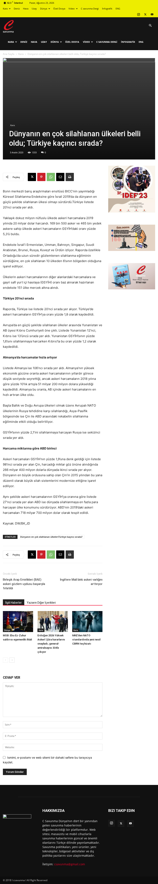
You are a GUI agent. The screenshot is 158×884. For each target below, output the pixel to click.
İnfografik (107, 8)
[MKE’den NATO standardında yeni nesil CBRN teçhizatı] (87, 621)
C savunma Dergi (90, 8)
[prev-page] (5, 660)
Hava (25, 8)
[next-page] (12, 660)
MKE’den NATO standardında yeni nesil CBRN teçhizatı (86, 639)
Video (72, 8)
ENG (118, 8)
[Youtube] (152, 14)
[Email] (60, 177)
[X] (145, 14)
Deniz (17, 8)
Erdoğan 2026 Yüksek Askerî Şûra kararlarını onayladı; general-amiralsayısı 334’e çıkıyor (51, 643)
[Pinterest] (41, 177)
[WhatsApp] (51, 177)
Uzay (34, 8)
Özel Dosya (59, 8)
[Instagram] (138, 14)
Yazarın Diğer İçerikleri (41, 602)
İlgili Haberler (13, 602)
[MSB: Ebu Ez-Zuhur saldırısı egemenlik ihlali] (18, 621)
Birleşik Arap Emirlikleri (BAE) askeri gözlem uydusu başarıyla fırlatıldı (24, 584)
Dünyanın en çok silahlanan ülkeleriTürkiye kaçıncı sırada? (51, 536)
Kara (5, 8)
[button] (150, 26)
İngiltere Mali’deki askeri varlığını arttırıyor (81, 582)
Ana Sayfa (8, 54)
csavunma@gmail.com (69, 864)
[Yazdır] (70, 177)
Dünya (43, 8)
